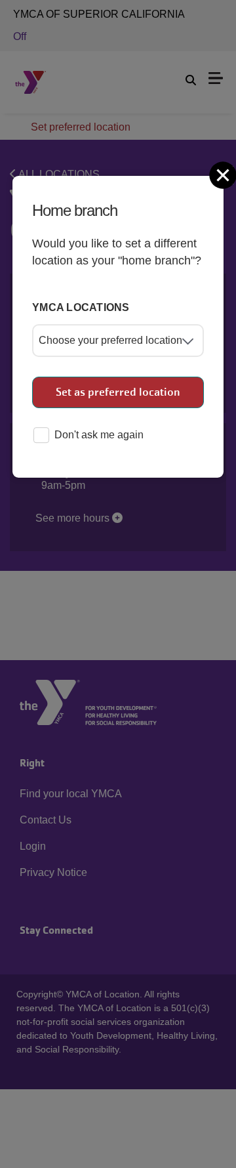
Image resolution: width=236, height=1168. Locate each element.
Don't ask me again (99, 434)
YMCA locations (81, 307)
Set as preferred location (118, 392)
